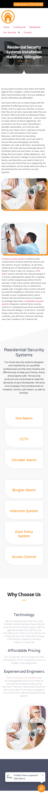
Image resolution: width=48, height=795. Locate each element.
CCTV (24, 439)
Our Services (9, 32)
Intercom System (24, 510)
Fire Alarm (24, 418)
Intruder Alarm (24, 459)
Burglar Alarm (24, 489)
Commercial (19, 27)
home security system (14, 258)
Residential (34, 27)
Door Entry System (24, 533)
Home (6, 27)
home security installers (24, 677)
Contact (28, 32)
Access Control (24, 556)
